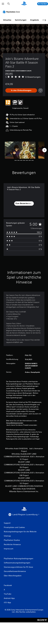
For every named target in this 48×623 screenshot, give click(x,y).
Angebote (34, 20)
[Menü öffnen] (3, 4)
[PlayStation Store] (12, 12)
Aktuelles (7, 20)
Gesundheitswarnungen (14, 423)
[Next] (44, 150)
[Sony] (42, 622)
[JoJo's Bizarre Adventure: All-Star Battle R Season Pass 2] (20, 150)
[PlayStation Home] (24, 3)
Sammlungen (20, 20)
